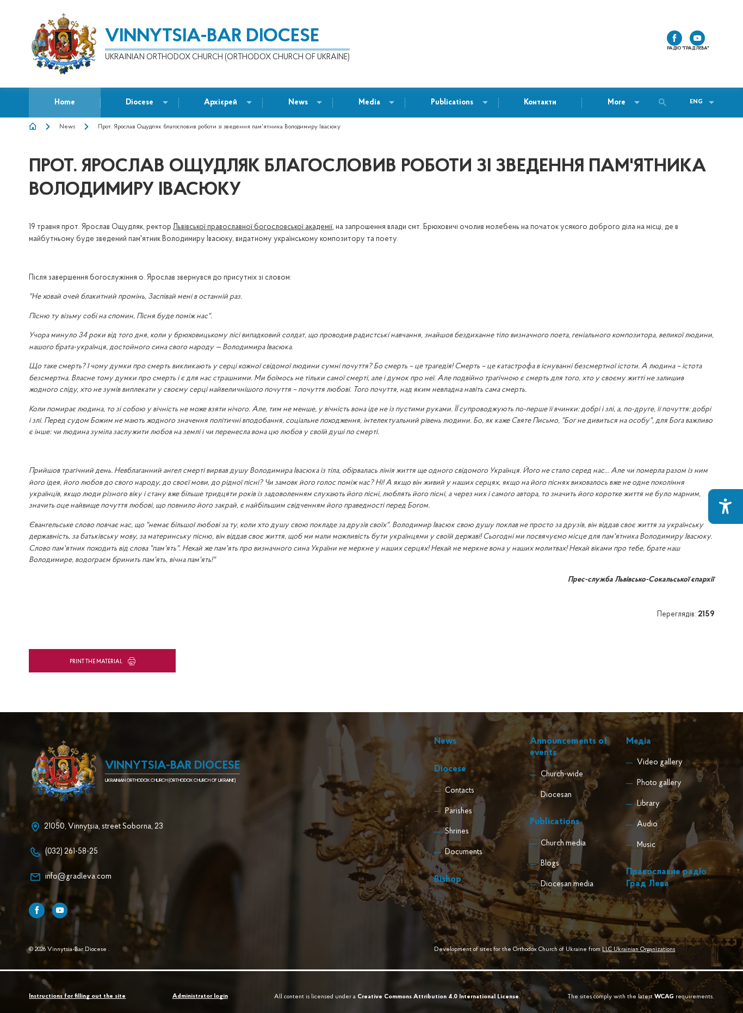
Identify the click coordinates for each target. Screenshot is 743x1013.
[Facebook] (36, 910)
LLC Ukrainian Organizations (638, 949)
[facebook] (674, 38)
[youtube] (697, 38)
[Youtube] (59, 910)
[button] (298, 103)
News (67, 126)
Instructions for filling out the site (77, 996)
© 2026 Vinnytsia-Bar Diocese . (69, 949)
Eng (696, 102)
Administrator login (200, 996)
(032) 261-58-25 (71, 852)
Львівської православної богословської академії (252, 227)
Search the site (665, 102)
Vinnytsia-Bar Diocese (212, 37)
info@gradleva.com (78, 877)
